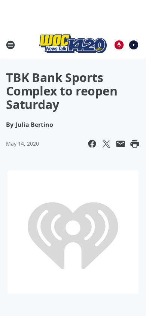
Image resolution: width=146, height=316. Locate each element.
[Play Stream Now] (133, 44)
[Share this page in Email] (120, 144)
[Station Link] (73, 44)
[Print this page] (135, 144)
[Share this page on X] (106, 144)
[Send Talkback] (119, 44)
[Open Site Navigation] (10, 44)
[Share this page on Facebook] (92, 144)
